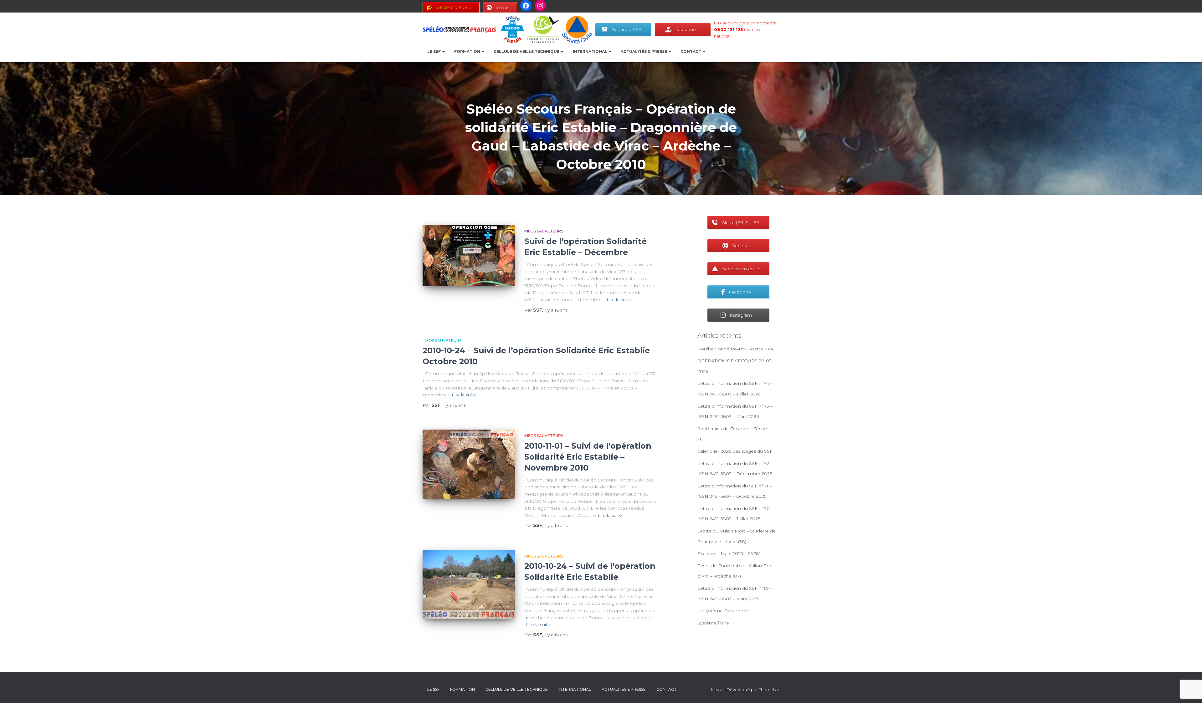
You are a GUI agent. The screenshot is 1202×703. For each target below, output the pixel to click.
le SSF (434, 51)
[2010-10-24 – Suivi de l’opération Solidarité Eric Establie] (469, 584)
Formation (467, 51)
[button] (443, 51)
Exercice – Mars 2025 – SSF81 (729, 553)
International (590, 51)
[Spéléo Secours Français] (459, 29)
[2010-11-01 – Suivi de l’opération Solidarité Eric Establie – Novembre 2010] (469, 464)
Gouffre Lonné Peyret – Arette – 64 (735, 349)
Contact (691, 51)
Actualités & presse (644, 51)
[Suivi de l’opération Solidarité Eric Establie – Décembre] (469, 255)
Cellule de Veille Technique (527, 51)
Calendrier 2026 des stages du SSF (735, 451)
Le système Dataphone (723, 611)
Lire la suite (619, 300)
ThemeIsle (769, 689)
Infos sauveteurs (543, 231)
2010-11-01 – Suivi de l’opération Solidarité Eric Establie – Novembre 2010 (587, 456)
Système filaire (713, 623)
